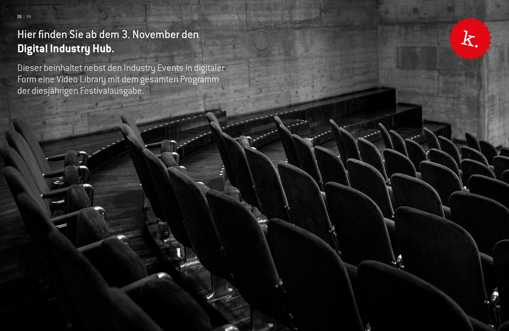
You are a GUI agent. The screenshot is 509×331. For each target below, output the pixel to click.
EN (28, 16)
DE (19, 16)
